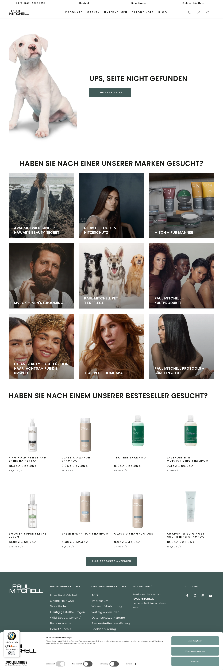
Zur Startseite (110, 92)
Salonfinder (58, 606)
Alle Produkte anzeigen (111, 561)
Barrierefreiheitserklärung (110, 623)
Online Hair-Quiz (62, 600)
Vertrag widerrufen (105, 612)
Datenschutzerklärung (108, 617)
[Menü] (18, 632)
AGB (94, 595)
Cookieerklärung (103, 629)
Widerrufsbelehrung (106, 606)
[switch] (11, 653)
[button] (189, 12)
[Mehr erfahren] (111, 3)
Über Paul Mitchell (64, 595)
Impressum (100, 600)
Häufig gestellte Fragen (67, 612)
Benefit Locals (60, 629)
